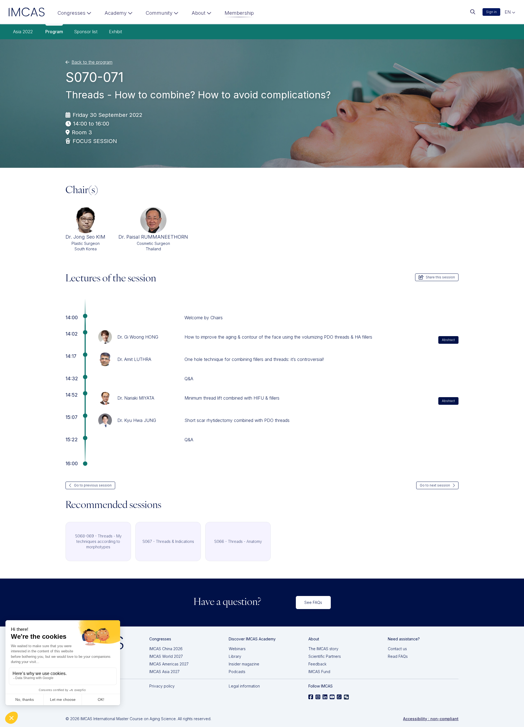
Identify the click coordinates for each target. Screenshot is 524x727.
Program (54, 31)
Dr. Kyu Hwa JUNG (136, 420)
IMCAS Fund (319, 671)
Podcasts (237, 671)
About (199, 13)
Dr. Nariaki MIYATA (135, 398)
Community (159, 13)
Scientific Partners (324, 656)
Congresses (71, 13)
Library (235, 656)
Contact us (397, 648)
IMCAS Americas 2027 (169, 664)
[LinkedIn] (325, 697)
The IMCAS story (323, 648)
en (508, 12)
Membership (239, 13)
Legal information (244, 686)
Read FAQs (398, 656)
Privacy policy (162, 686)
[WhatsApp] (339, 697)
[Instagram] (317, 697)
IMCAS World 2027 (166, 656)
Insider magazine (244, 664)
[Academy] (119, 14)
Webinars (237, 648)
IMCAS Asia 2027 (164, 671)
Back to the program (92, 62)
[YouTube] (332, 697)
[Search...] (472, 12)
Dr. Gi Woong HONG (137, 337)
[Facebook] (310, 697)
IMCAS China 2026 (166, 648)
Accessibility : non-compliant (430, 718)
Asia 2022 (23, 31)
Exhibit (115, 31)
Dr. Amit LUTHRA (134, 359)
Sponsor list (85, 31)
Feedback (317, 664)
